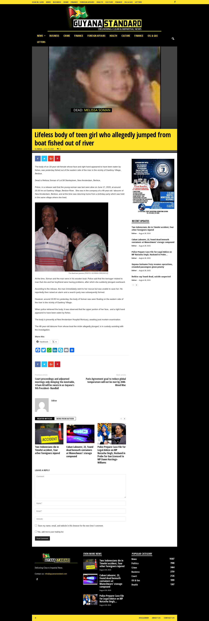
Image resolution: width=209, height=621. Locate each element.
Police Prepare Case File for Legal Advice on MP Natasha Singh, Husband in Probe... (152, 253)
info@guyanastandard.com (56, 574)
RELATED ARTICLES (44, 418)
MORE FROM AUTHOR (65, 418)
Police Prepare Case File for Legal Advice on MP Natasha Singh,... (112, 598)
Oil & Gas (128, 2)
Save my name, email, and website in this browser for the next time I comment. (71, 526)
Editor (39, 149)
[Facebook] (175, 2)
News (48, 2)
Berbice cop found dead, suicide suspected (151, 276)
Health (100, 2)
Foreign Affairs (87, 2)
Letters (138, 2)
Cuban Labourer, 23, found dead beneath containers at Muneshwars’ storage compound (79, 451)
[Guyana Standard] (104, 18)
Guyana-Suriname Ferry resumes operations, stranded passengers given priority (152, 265)
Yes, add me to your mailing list (50, 532)
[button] (173, 39)
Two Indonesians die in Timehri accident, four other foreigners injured (47, 450)
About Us (156, 618)
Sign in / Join (38, 2)
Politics (135, 563)
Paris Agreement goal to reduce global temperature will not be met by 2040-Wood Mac (106, 382)
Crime (65, 2)
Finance (74, 2)
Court (134, 576)
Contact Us (169, 618)
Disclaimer (144, 618)
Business (57, 2)
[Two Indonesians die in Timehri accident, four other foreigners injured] (49, 433)
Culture (109, 2)
